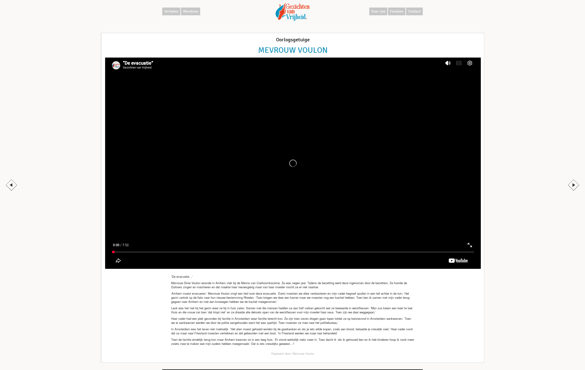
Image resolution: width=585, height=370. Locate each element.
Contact (414, 11)
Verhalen (171, 11)
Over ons (378, 11)
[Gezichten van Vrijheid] (293, 11)
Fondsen (396, 11)
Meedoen (190, 11)
